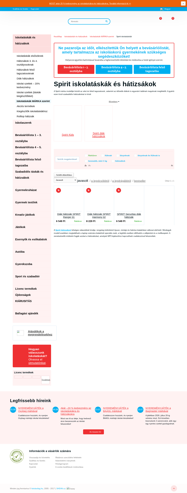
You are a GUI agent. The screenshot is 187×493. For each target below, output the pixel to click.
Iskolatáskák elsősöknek (30, 56)
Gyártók (32, 467)
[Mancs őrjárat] (36, 377)
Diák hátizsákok (25, 78)
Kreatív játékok (25, 214)
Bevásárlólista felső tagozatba (152, 69)
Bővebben (113, 101)
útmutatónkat (37, 362)
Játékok (20, 227)
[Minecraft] (27, 377)
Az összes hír (95, 432)
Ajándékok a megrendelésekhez (40, 333)
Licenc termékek (26, 288)
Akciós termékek (26, 106)
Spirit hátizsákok (63, 230)
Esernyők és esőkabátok (31, 239)
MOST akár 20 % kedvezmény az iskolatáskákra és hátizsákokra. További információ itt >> (90, 3)
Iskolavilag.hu (37, 488)
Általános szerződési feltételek (68, 457)
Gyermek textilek (26, 202)
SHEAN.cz (60, 488)
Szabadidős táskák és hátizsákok (29, 174)
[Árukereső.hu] (17, 456)
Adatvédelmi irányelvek (65, 461)
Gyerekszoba (23, 264)
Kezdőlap (58, 36)
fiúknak (104, 155)
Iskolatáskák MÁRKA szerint (102, 36)
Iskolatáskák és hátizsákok (75, 36)
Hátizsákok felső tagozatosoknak (26, 71)
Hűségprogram (61, 464)
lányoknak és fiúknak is (145, 155)
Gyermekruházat (26, 190)
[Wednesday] (18, 377)
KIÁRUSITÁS (23, 301)
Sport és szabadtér (27, 276)
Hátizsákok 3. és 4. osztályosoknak (27, 63)
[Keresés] (106, 21)
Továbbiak (45, 380)
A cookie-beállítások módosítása (69, 467)
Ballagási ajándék (26, 313)
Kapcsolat (35, 9)
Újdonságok (23, 294)
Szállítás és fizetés (20, 9)
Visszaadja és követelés (39, 457)
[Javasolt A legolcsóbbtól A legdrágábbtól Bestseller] (65, 180)
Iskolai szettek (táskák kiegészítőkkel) (29, 94)
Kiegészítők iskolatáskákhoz (32, 111)
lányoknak (121, 155)
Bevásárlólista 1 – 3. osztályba (76, 69)
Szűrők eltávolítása (64, 175)
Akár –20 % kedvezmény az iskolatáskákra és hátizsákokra (76, 411)
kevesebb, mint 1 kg (94, 161)
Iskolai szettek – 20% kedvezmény (28, 85)
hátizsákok (116, 161)
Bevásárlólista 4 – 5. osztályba (114, 69)
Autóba (20, 251)
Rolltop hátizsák (25, 116)
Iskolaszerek (23, 122)
